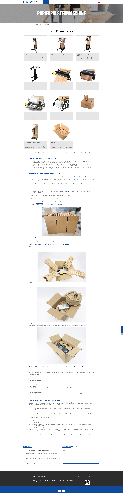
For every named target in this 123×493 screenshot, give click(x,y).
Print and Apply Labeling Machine (39, 481)
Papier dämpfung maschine (46, 24)
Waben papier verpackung (64, 191)
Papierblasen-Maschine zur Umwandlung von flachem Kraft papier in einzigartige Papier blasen (61, 87)
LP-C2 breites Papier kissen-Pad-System (31, 83)
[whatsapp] (122, 327)
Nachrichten (54, 480)
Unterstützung (46, 480)
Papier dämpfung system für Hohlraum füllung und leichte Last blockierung (35, 58)
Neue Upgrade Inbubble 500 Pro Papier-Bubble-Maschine (86, 86)
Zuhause (35, 24)
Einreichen (81, 463)
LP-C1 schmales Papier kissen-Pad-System (58, 54)
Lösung (40, 480)
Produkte (39, 24)
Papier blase (53, 142)
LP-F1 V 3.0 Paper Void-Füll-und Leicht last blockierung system (87, 54)
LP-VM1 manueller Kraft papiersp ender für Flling (33, 142)
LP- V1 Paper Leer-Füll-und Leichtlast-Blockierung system (35, 54)
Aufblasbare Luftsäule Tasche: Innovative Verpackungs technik (37, 450)
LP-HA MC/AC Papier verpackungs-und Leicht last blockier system (34, 113)
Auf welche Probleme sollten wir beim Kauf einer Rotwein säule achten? (39, 455)
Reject (59, 491)
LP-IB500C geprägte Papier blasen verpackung (59, 83)
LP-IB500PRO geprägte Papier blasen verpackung (86, 83)
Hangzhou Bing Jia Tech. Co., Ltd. (39, 484)
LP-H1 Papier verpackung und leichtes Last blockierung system (61, 113)
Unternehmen (61, 480)
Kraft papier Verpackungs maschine (80, 176)
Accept (63, 491)
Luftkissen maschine (39, 203)
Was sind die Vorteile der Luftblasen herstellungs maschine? (36, 460)
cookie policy (69, 489)
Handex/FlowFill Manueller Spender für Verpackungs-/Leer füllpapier (84, 113)
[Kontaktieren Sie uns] (122, 331)
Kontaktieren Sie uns (70, 480)
